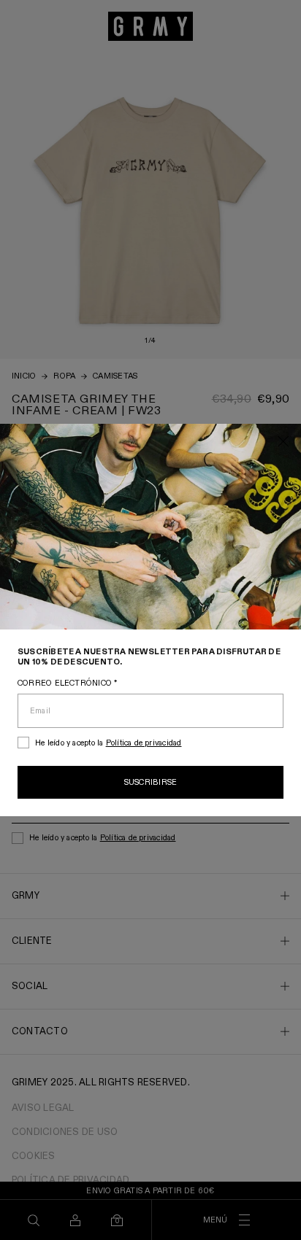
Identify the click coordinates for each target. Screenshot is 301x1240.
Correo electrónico (67, 683)
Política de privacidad (144, 743)
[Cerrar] (283, 442)
